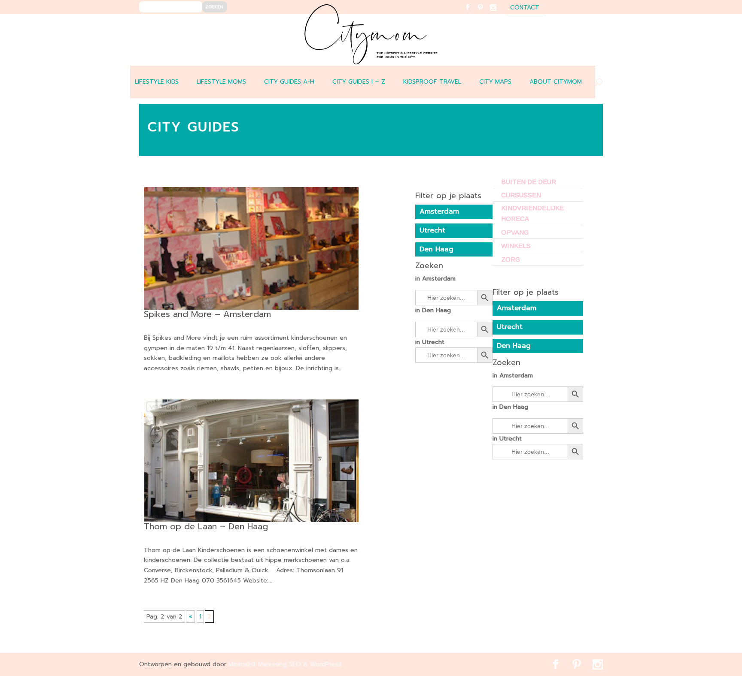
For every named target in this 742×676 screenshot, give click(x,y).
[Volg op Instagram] (498, 13)
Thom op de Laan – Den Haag (206, 526)
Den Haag (514, 346)
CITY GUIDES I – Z (358, 81)
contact (524, 8)
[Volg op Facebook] (472, 13)
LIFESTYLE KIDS (157, 81)
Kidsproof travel (432, 81)
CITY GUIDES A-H (289, 81)
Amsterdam (516, 308)
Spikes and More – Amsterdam (207, 314)
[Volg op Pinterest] (485, 13)
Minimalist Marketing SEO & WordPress (284, 664)
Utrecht (510, 327)
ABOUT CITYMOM (555, 81)
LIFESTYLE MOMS (221, 81)
